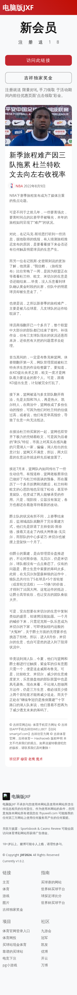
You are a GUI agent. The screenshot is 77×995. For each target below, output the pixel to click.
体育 (6, 889)
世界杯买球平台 (53, 889)
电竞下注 (9, 958)
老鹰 (31, 759)
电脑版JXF (18, 7)
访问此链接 (39, 60)
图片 (6, 902)
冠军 (44, 937)
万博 (44, 965)
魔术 (39, 759)
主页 (6, 882)
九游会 (46, 930)
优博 (44, 951)
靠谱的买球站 (13, 951)
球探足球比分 (51, 895)
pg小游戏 (10, 965)
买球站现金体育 (15, 944)
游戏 (6, 895)
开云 (44, 958)
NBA (19, 186)
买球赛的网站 (51, 882)
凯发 (44, 944)
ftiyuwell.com (48, 813)
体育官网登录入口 (16, 930)
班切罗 (14, 759)
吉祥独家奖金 (38, 78)
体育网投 (9, 937)
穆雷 (24, 759)
